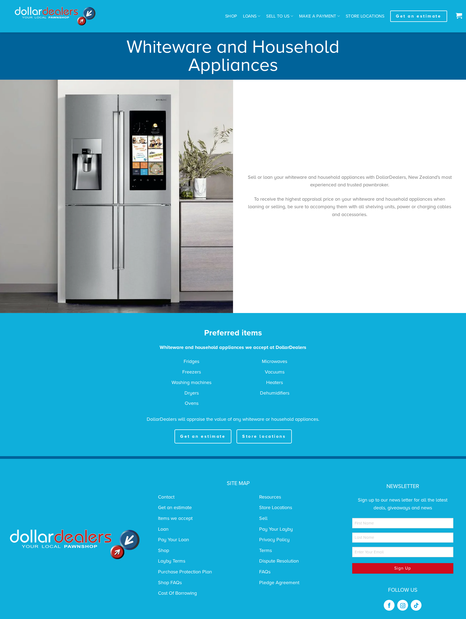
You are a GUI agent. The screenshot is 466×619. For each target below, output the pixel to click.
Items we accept (175, 518)
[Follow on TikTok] (416, 605)
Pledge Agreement (279, 583)
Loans (250, 16)
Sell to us (277, 16)
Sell (263, 518)
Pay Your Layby (276, 529)
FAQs (264, 572)
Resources (270, 497)
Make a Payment (317, 16)
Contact (166, 497)
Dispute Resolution (279, 561)
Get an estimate (175, 507)
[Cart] (457, 16)
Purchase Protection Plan (185, 572)
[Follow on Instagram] (402, 605)
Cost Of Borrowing (177, 593)
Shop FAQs (170, 583)
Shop (231, 16)
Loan (163, 529)
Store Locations (365, 16)
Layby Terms (171, 561)
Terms (265, 550)
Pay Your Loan (173, 540)
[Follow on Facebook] (389, 605)
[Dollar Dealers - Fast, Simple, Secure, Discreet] (55, 16)
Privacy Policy (274, 540)
